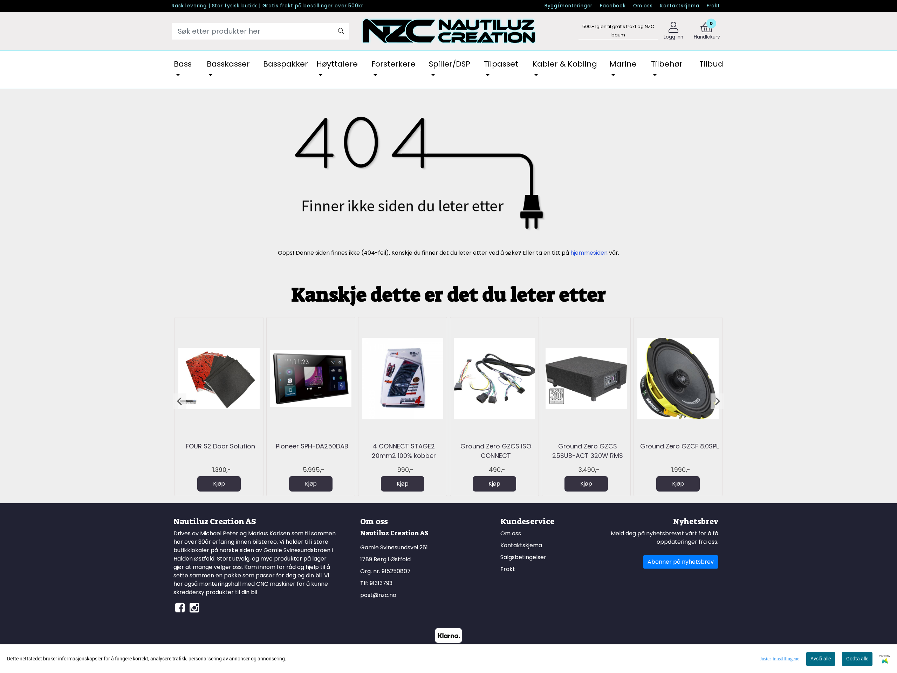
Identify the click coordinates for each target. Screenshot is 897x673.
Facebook (613, 5)
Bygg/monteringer (569, 5)
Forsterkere (393, 64)
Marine (623, 64)
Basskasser (228, 64)
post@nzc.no (378, 595)
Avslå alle (820, 658)
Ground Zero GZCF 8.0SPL (679, 446)
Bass (183, 64)
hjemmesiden (589, 253)
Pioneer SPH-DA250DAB (312, 446)
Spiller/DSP (449, 64)
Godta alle (857, 658)
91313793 (381, 583)
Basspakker (285, 64)
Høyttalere (337, 64)
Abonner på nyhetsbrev (681, 562)
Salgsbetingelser (523, 557)
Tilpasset (501, 64)
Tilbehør (667, 64)
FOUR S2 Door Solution (220, 446)
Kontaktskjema (679, 5)
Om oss (643, 5)
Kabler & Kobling (564, 64)
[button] (179, 401)
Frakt (713, 5)
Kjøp (219, 484)
